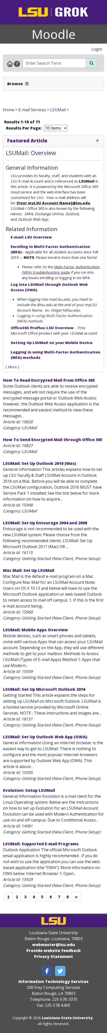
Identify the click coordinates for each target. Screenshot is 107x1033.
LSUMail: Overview (31, 153)
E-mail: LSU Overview (31, 237)
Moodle (54, 34)
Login (96, 49)
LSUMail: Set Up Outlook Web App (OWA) (45, 737)
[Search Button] (91, 63)
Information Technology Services (53, 981)
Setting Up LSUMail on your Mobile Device (52, 342)
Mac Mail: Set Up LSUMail (28, 570)
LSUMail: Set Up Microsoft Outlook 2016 (44, 689)
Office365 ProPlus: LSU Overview (42, 327)
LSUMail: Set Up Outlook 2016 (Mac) (39, 463)
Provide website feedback (53, 950)
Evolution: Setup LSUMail (29, 790)
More (12, 366)
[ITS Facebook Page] (47, 971)
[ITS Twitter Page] (60, 971)
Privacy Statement (53, 956)
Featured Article (27, 140)
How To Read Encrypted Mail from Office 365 (49, 380)
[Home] (10, 63)
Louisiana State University (67, 1017)
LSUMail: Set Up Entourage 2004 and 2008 (45, 523)
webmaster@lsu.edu (53, 944)
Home (8, 109)
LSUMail (58, 109)
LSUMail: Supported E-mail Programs (41, 844)
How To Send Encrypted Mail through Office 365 (52, 439)
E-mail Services (32, 109)
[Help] (17, 63)
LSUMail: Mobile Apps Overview (35, 630)
